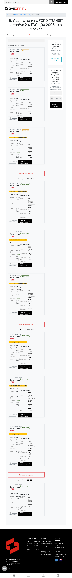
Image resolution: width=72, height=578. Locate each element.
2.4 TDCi (30, 68)
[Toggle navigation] (66, 8)
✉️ (4, 568)
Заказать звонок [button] (60, 2)
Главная (9, 15)
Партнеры (37, 541)
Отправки (29, 543)
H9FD (29, 71)
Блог (28, 552)
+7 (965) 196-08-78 (13, 2)
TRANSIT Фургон (30, 147)
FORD (16, 15)
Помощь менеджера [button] (26, 174)
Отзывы (36, 543)
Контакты (36, 550)
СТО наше (28, 546)
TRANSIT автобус (26, 15)
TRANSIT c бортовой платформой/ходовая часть (31, 204)
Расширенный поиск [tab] (36, 35)
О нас (28, 550)
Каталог (29, 541)
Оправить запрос (55, 105)
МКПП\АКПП (37, 546)
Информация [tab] (51, 35)
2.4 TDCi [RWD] (30, 151)
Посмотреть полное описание (13, 78)
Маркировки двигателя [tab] (17, 35)
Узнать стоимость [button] (24, 79)
